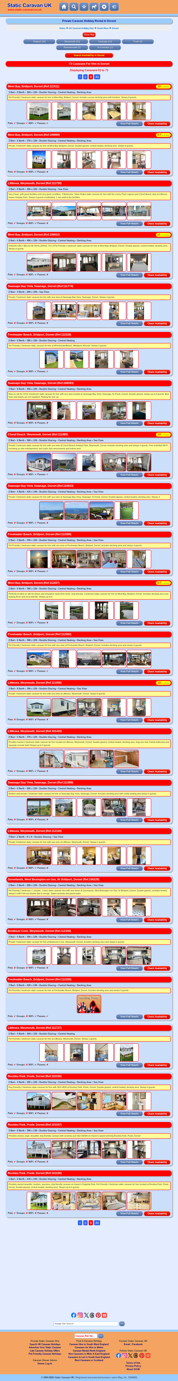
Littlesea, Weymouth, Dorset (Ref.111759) (35, 183)
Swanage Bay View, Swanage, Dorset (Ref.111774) (40, 286)
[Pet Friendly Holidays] (94, 7)
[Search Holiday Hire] (74, 7)
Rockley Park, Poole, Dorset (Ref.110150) (35, 1076)
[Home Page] (63, 7)
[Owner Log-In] (114, 7)
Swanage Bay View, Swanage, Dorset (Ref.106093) (41, 383)
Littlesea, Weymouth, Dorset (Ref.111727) (35, 1027)
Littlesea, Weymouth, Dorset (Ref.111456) (35, 682)
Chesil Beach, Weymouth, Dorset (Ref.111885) (38, 434)
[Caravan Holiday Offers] (84, 7)
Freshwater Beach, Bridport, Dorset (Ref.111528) (39, 334)
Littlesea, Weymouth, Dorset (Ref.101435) (35, 731)
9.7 (163, 134)
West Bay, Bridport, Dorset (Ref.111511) (33, 86)
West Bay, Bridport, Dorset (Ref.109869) (34, 134)
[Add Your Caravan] (104, 7)
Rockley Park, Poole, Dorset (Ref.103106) (35, 1173)
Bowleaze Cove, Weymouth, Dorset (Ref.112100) (39, 930)
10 (163, 86)
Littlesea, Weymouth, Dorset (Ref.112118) (35, 830)
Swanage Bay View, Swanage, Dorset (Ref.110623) (40, 485)
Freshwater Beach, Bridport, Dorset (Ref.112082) (39, 634)
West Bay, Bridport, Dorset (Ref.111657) (33, 582)
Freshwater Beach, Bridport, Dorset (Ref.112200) (39, 979)
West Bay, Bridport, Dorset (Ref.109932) (34, 234)
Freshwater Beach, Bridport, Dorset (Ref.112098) (39, 534)
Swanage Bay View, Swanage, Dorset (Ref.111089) (40, 782)
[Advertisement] (89, 1268)
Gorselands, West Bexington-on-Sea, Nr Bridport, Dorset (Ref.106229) (53, 879)
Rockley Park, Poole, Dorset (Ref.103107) (35, 1124)
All (97, 77)
